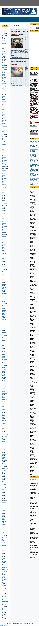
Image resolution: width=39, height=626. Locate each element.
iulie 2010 (4, 567)
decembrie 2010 (32, 443)
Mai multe (12, 55)
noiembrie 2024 (32, 218)
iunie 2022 (4, 168)
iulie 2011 (4, 534)
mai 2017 (4, 335)
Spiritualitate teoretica (18, 18)
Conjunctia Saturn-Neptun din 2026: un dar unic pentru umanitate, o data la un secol (34, 121)
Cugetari (31, 498)
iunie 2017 (4, 333)
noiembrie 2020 (32, 282)
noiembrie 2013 (32, 396)
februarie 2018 (32, 327)
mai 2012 (4, 503)
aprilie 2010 (32, 454)
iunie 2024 (4, 101)
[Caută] (37, 28)
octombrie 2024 (32, 219)
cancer (32, 144)
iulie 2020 (4, 232)
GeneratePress (30, 623)
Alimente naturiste (33, 479)
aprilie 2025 (32, 211)
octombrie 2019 (32, 300)
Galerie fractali (32, 515)
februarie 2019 (32, 311)
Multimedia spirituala (33, 523)
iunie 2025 (4, 67)
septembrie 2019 (32, 301)
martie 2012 (32, 423)
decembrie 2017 (32, 330)
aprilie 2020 (32, 292)
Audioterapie (32, 488)
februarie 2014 (32, 392)
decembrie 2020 (32, 281)
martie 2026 (32, 196)
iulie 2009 (4, 601)
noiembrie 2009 (32, 460)
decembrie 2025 (32, 200)
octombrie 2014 (32, 381)
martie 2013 (32, 406)
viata (33, 184)
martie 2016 (32, 358)
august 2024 (32, 222)
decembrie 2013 (32, 394)
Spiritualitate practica (27, 18)
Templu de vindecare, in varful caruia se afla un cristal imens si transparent (34, 116)
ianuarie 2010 (32, 458)
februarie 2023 (32, 246)
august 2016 (32, 351)
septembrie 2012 (32, 415)
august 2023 (32, 238)
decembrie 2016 (32, 346)
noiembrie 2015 (32, 363)
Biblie (31, 142)
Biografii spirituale (33, 489)
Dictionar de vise (33, 502)
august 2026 (32, 189)
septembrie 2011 (32, 431)
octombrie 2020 (32, 284)
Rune (30, 543)
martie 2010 (32, 455)
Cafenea (31, 490)
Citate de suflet (32, 492)
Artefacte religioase (33, 485)
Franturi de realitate (9, 2)
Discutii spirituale (33, 503)
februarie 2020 (32, 295)
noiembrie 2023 (32, 234)
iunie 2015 (4, 401)
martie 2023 (32, 245)
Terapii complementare (34, 552)
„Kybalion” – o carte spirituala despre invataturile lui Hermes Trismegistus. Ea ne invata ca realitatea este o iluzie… (34, 97)
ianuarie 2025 (32, 215)
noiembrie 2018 (32, 315)
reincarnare (33, 169)
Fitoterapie (33, 156)
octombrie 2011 (32, 429)
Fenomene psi (33, 155)
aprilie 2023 (32, 243)
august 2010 (32, 448)
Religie (27, 2)
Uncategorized (32, 557)
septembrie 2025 (33, 204)
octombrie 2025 (32, 203)
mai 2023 (4, 136)
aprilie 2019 (32, 308)
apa (31, 141)
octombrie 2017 (32, 332)
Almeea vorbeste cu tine (34, 481)
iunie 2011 (4, 535)
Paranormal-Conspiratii (4, 4)
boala (35, 142)
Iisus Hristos (33, 159)
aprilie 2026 (32, 195)
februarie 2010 (32, 456)
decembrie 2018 (32, 313)
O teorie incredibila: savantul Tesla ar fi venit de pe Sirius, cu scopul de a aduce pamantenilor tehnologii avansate (34, 102)
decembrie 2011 (32, 427)
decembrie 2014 (32, 378)
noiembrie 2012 (32, 412)
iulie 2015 (4, 399)
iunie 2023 (4, 134)
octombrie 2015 (32, 365)
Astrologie (36, 141)
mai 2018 (4, 303)
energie (34, 154)
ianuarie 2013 (32, 409)
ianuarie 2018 (32, 328)
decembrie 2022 (32, 249)
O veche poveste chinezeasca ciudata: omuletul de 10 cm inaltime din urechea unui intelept (34, 127)
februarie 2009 (32, 473)
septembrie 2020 (33, 285)
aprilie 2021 (4, 205)
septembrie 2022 (33, 253)
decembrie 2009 (32, 459)
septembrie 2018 (32, 318)
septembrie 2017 (32, 334)
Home (2, 18)
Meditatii (31, 519)
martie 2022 (32, 261)
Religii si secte (32, 542)
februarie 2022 (32, 262)
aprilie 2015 (32, 373)
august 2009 (32, 464)
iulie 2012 (4, 500)
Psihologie (31, 539)
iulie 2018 (4, 299)
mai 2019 (4, 269)
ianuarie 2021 (32, 280)
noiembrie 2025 (32, 202)
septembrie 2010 (32, 447)
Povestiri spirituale (33, 535)
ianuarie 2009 (32, 474)
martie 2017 (32, 342)
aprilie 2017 (32, 340)
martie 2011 (32, 439)
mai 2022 (4, 170)
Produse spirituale (33, 538)
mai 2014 (4, 436)
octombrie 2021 (32, 268)
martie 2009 (32, 471)
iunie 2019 (4, 267)
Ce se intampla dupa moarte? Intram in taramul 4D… (33, 80)
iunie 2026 (4, 33)
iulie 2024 (4, 99)
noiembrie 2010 (32, 444)
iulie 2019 (4, 266)
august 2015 (32, 367)
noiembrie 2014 (32, 379)
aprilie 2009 (32, 470)
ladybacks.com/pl (3, 625)
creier (33, 146)
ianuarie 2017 (32, 344)
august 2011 (32, 432)
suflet (34, 178)
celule (36, 144)
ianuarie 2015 (32, 377)
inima (33, 160)
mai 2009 (4, 606)
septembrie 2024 (33, 220)
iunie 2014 (4, 434)
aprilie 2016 (32, 357)
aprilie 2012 (32, 421)
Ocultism (31, 529)
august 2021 (32, 270)
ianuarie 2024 (32, 231)
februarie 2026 (32, 198)
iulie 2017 (4, 332)
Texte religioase (33, 180)
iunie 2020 (4, 234)
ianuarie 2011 (32, 441)
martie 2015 (32, 374)
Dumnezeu (32, 151)
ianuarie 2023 (32, 247)
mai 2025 (4, 69)
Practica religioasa (33, 537)
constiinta (32, 145)
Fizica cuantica (32, 512)
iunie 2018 (4, 301)
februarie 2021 (32, 278)
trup (33, 183)
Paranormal (13, 57)
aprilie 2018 (4, 305)
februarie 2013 (32, 408)
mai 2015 (4, 402)
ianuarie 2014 (32, 393)
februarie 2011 (32, 440)
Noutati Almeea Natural (34, 526)
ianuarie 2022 (32, 264)
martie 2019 (32, 309)
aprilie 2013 (32, 405)
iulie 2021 (4, 200)
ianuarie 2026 (32, 199)
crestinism (32, 147)
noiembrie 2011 (32, 428)
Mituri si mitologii (33, 521)
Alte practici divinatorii (34, 483)
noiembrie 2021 (32, 266)
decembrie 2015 (32, 362)
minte (33, 161)
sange (34, 170)
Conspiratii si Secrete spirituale (8, 18)
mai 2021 (4, 203)
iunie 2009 (31, 467)
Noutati (31, 524)
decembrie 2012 (32, 410)
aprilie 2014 (32, 389)
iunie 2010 (4, 569)
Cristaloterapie (32, 497)
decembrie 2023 (32, 233)
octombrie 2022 (32, 251)
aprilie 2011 (31, 437)
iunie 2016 (4, 367)
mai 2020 (4, 236)
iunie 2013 (4, 468)
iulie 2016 (4, 365)
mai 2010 (4, 571)
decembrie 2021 (32, 265)
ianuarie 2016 (32, 361)
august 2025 (32, 206)
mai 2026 (4, 35)
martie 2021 (32, 277)
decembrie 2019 (32, 297)
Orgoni (31, 530)
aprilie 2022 (32, 260)
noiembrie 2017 (32, 331)
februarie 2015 (32, 375)
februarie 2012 (32, 424)
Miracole (31, 520)
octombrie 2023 (32, 235)
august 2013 (32, 400)
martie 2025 (32, 212)
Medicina (15, 2)
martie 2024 (32, 229)
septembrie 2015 (32, 366)
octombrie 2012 (32, 413)
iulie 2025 (4, 65)
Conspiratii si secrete (33, 493)
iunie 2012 (4, 502)
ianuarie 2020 (32, 296)
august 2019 (32, 303)
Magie (31, 516)
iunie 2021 (4, 202)
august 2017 (32, 335)
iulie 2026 (4, 31)
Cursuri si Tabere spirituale (33, 500)
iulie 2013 (4, 466)
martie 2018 (32, 326)
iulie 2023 (4, 132)
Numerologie (32, 528)
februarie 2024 (32, 230)
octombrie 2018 (32, 316)
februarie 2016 (32, 359)
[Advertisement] (34, 50)
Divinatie (2, 2)
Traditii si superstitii (22, 2)
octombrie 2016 (32, 348)
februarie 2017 (32, 343)
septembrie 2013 (32, 398)
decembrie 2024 (32, 216)
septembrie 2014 (33, 382)
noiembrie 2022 (32, 250)
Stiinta (31, 549)
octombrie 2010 (32, 446)
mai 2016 (4, 369)
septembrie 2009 (33, 463)
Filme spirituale (32, 509)
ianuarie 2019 (32, 312)
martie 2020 (32, 293)
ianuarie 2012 (32, 425)
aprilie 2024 (32, 227)
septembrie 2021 (32, 269)
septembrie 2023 (33, 237)
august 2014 (32, 384)
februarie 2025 (32, 214)
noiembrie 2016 (32, 347)
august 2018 (32, 319)
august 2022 (32, 254)
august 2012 (32, 416)
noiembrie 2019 (32, 299)
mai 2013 (4, 470)
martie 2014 (32, 390)
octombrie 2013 (32, 397)
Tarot (31, 551)
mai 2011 (3, 537)
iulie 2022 (4, 166)
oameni (34, 163)
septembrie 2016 (32, 350)
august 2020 (32, 287)
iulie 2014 (4, 433)
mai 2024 (4, 102)
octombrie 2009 (32, 462)
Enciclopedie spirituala (34, 506)
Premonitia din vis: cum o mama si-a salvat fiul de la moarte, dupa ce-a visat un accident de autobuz (19, 61)
